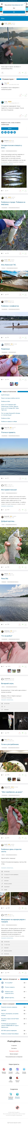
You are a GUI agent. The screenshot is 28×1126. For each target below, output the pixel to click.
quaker (6, 914)
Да (14, 12)
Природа (4, 581)
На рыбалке (4, 207)
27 (3, 666)
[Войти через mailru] (8, 132)
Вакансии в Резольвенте (17, 1098)
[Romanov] (2, 141)
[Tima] (2, 84)
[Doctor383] (2, 517)
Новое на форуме (8, 1004)
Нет (14, 8)
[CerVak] (2, 302)
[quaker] (2, 915)
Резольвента (10, 1099)
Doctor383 (6, 516)
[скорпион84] (2, 679)
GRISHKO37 (7, 344)
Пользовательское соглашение (14, 1056)
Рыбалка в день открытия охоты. (9, 992)
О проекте (14, 1045)
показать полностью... (7, 164)
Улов (3, 524)
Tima (5, 83)
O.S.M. (5, 23)
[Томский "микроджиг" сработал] (7, 45)
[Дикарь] (2, 574)
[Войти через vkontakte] (2, 132)
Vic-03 (5, 259)
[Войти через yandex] (11, 132)
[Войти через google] (14, 132)
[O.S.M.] (2, 24)
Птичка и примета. (10, 987)
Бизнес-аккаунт (14, 1054)
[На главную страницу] (14, 1041)
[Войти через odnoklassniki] (5, 132)
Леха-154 (6, 427)
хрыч (5, 484)
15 (3, 908)
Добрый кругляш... (10, 997)
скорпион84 (7, 678)
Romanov (6, 140)
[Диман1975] (2, 788)
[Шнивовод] (2, 631)
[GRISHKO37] (2, 345)
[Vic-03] (2, 260)
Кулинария (4, 747)
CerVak (6, 301)
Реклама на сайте (14, 1051)
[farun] (2, 740)
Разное (3, 268)
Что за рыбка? (8, 982)
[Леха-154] (2, 428)
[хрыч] (2, 485)
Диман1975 (7, 787)
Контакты (14, 1048)
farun (5, 739)
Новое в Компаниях (9, 391)
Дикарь (6, 573)
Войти (9, 128)
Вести (3, 151)
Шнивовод (7, 631)
